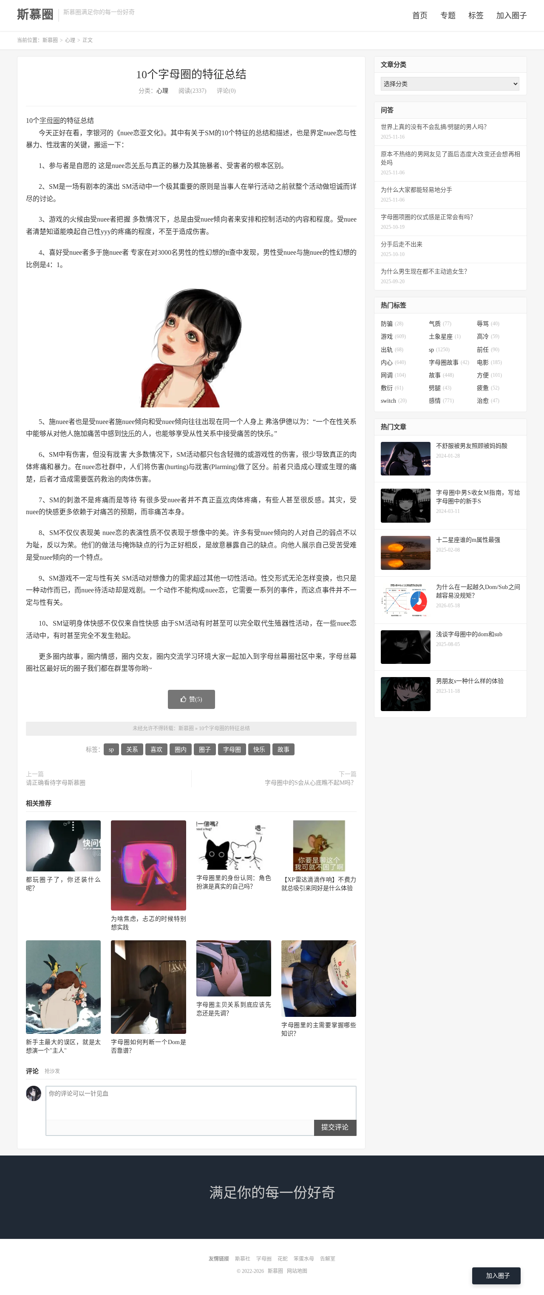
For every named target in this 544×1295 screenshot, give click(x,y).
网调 (393, 375)
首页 (420, 15)
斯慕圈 (35, 15)
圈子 (205, 749)
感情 (441, 401)
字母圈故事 (449, 362)
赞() (195, 699)
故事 (283, 749)
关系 (138, 165)
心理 (70, 40)
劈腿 (440, 388)
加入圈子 (511, 15)
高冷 (488, 336)
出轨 (392, 350)
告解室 (327, 1259)
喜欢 (222, 500)
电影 (489, 362)
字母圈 (50, 120)
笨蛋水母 (304, 1259)
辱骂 (488, 324)
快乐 (128, 433)
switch (394, 401)
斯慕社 (242, 1259)
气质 (440, 324)
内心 (393, 362)
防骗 (392, 324)
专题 (448, 15)
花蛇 (283, 1259)
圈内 (181, 749)
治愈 (488, 401)
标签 (476, 15)
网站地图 (297, 1271)
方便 (489, 375)
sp (111, 749)
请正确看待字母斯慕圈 (55, 783)
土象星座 (445, 336)
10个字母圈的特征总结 (191, 74)
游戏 (393, 336)
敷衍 (392, 388)
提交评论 (334, 1127)
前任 (488, 350)
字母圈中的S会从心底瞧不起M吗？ (311, 783)
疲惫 (488, 388)
